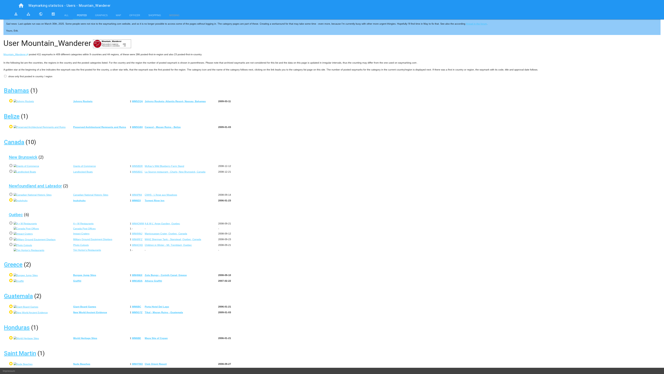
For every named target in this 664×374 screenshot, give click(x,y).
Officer (134, 15)
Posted (82, 15)
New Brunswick (23, 157)
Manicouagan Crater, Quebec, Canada (166, 233)
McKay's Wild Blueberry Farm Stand (164, 166)
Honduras (17, 327)
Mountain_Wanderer (14, 54)
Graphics (101, 15)
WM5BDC (137, 171)
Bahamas (16, 90)
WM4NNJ (137, 233)
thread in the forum (476, 23)
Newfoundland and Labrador (35, 186)
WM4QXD (137, 245)
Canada (14, 142)
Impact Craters (81, 233)
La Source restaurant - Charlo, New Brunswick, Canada (175, 171)
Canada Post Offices (84, 228)
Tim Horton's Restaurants (87, 250)
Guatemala (18, 295)
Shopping (154, 15)
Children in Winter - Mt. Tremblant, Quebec (168, 245)
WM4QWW (138, 223)
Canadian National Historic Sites (90, 194)
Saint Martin (20, 353)
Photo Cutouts (81, 245)
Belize (12, 116)
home (21, 5)
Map (118, 15)
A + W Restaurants (83, 223)
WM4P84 (137, 194)
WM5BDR (137, 166)
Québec (16, 214)
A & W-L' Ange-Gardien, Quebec (162, 223)
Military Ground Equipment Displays (92, 239)
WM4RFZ (137, 239)
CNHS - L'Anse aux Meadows (161, 194)
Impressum (9, 370)
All (66, 15)
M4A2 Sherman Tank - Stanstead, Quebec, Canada (173, 239)
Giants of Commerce (84, 166)
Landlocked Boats (83, 171)
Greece (13, 264)
